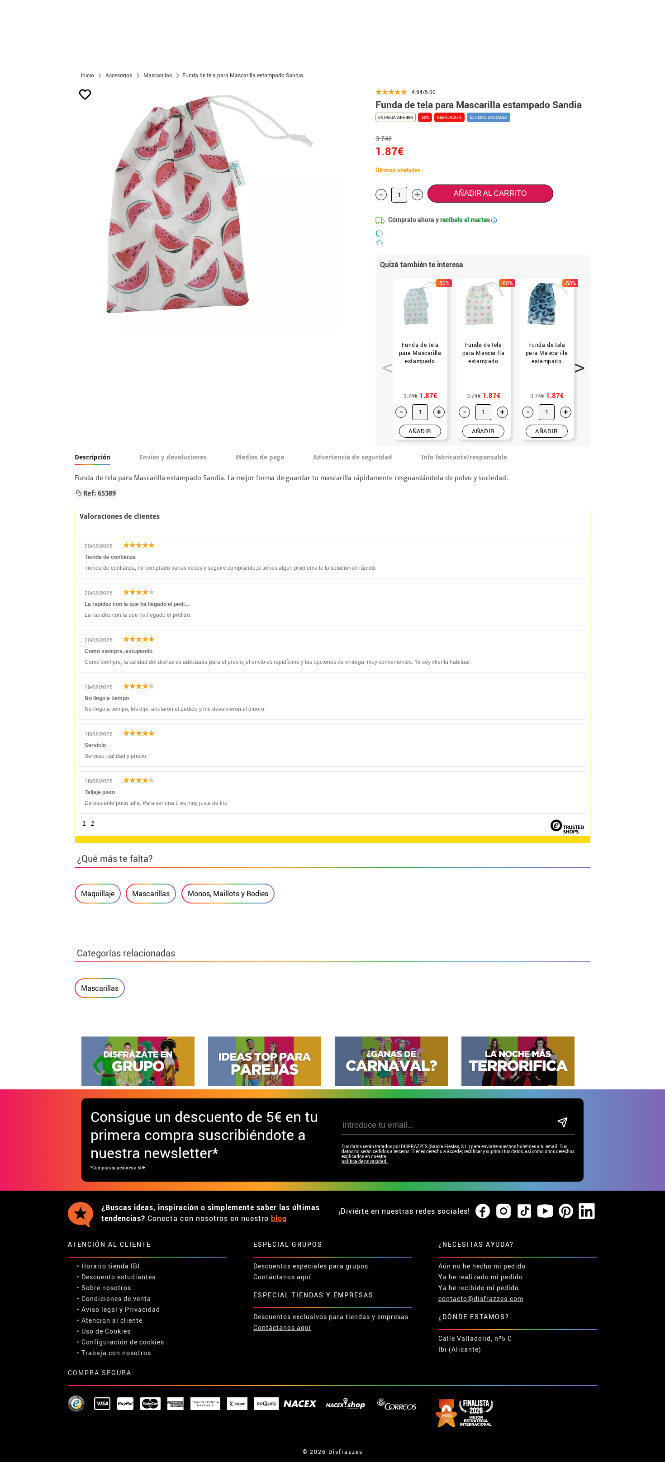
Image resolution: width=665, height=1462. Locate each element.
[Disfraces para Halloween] (518, 1083)
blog (279, 1218)
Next (576, 362)
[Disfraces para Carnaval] (391, 1083)
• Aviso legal (97, 1309)
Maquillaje (97, 894)
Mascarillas (151, 894)
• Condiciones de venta (114, 1298)
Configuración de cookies (122, 1342)
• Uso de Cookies (104, 1331)
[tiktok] (524, 1211)
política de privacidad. (365, 1161)
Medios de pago (260, 457)
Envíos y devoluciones (173, 457)
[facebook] (483, 1211)
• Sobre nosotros (104, 1287)
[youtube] (545, 1211)
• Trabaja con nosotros (114, 1352)
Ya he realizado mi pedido (480, 1277)
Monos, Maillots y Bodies (228, 894)
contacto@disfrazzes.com (480, 1298)
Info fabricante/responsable (464, 457)
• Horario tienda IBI (108, 1266)
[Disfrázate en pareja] (264, 1083)
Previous (384, 362)
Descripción (92, 457)
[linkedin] (587, 1211)
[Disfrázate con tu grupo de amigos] (138, 1083)
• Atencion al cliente (109, 1320)
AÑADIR (420, 431)
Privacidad (142, 1309)
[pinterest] (566, 1211)
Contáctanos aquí (282, 1277)
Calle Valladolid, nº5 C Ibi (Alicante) (475, 1343)
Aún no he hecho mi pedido (482, 1266)
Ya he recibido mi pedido (478, 1287)
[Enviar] (562, 1123)
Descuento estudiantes (118, 1277)
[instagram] (503, 1211)
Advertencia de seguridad (352, 457)
